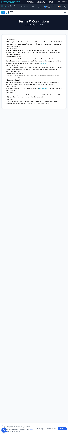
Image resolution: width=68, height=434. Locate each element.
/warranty (44, 63)
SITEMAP (64, 2)
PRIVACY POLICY (51, 2)
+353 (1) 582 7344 (64, 6)
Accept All (62, 429)
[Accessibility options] (3, 430)
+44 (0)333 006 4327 (51, 6)
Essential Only (51, 429)
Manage (41, 429)
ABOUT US (58, 2)
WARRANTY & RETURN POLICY (41, 2)
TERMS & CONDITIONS (30, 2)
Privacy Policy (43, 88)
